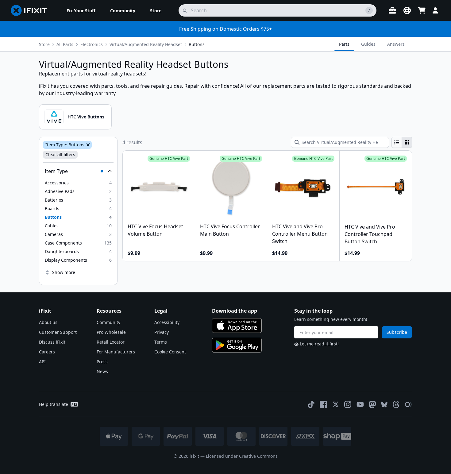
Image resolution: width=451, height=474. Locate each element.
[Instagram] (348, 404)
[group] (401, 142)
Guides (368, 44)
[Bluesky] (384, 404)
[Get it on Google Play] (237, 345)
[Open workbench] (392, 10)
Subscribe (397, 332)
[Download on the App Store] (237, 325)
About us (48, 322)
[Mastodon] (372, 404)
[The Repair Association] (408, 404)
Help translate (53, 404)
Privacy (161, 332)
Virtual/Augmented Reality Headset (146, 44)
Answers (396, 44)
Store (44, 44)
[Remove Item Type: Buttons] (87, 144)
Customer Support (58, 332)
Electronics (91, 44)
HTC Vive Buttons (85, 117)
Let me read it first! (319, 344)
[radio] (396, 142)
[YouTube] (360, 404)
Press (102, 361)
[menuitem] (81, 10)
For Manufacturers (116, 352)
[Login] (435, 10)
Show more (63, 272)
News (102, 371)
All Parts (64, 44)
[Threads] (396, 404)
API (42, 361)
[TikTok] (311, 404)
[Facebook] (323, 404)
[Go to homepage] (31, 10)
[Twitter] (335, 404)
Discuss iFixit (52, 342)
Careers (47, 352)
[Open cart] (422, 10)
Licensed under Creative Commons (242, 456)
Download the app (234, 310)
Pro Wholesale (111, 332)
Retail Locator (111, 342)
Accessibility (166, 322)
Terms (160, 342)
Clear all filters (60, 154)
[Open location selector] (407, 10)
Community (108, 322)
